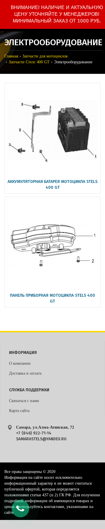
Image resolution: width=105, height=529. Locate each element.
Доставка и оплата (25, 373)
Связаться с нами (24, 401)
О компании (20, 363)
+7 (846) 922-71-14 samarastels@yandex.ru (41, 436)
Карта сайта (19, 410)
